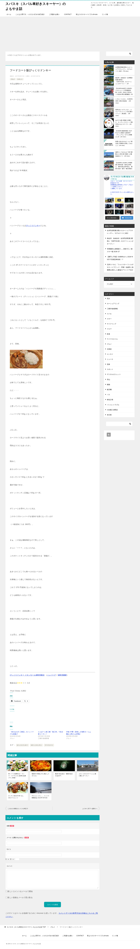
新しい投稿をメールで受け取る (20, 897)
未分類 (109, 415)
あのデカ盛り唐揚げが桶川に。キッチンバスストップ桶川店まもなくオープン (123, 123)
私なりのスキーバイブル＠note (86, 14)
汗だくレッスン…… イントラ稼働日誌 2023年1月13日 (40, 797)
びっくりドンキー (33, 225)
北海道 (109, 349)
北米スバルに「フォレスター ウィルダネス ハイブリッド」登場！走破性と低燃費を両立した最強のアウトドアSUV (120, 267)
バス (108, 394)
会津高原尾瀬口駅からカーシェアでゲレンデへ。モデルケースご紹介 (123, 69)
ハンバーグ (51, 675)
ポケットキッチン (36, 745)
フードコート (49, 745)
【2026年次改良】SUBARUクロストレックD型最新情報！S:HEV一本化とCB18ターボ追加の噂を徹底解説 (124, 91)
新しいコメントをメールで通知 (20, 891)
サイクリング (111, 324)
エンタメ (110, 354)
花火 (108, 298)
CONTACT (68, 14)
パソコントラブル (113, 405)
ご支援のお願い (54, 14)
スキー (109, 319)
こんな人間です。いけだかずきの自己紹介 (30, 14)
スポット (20, 79)
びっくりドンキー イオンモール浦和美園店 (27, 675)
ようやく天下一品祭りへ (89, 808)
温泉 (108, 364)
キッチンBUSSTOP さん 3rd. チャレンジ (16, 797)
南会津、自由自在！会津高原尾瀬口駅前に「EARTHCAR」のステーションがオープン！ (123, 80)
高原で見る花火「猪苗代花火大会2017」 (64, 775)
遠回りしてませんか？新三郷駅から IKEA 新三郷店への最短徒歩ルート (123, 154)
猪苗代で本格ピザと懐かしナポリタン (40, 775)
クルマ (109, 329)
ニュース (110, 359)
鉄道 (108, 334)
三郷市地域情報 (112, 309)
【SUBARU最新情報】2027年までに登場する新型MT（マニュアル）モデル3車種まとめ (123, 134)
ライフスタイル (112, 339)
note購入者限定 (112, 410)
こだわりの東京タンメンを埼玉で (18, 808)
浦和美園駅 (62, 675)
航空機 (109, 389)
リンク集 (105, 14)
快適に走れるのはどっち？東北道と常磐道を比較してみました (123, 143)
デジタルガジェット (114, 374)
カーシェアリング (113, 303)
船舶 (108, 384)
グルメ (13, 79)
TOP (26, 927)
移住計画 (110, 399)
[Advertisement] (70, 33)
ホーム (9, 14)
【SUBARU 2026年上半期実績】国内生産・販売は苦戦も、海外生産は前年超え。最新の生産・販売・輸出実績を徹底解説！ (123, 165)
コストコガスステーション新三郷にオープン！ (87, 775)
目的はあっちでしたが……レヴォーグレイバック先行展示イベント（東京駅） (123, 112)
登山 (108, 379)
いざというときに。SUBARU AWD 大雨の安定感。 (124, 101)
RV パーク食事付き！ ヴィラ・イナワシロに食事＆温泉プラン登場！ (17, 776)
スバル (109, 314)
